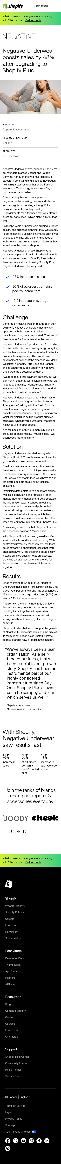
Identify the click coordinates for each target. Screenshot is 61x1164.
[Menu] (57, 6)
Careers (9, 918)
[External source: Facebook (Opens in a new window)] (7, 1140)
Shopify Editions (14, 912)
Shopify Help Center (17, 1056)
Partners (10, 977)
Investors (10, 925)
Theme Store (13, 964)
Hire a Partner (13, 1069)
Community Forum (16, 1063)
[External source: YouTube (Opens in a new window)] (23, 1140)
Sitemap (10, 1125)
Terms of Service (15, 1105)
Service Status (13, 1076)
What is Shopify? (15, 905)
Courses (10, 1023)
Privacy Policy (13, 1118)
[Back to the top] (8, 884)
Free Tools (11, 1030)
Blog (8, 1004)
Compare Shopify (15, 1010)
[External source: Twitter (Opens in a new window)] (15, 1140)
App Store (11, 971)
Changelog (11, 1036)
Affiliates (10, 984)
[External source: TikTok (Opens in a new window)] (39, 1140)
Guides (9, 1017)
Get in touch (41, 5)
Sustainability (13, 938)
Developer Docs (15, 958)
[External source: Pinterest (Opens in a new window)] (7, 1148)
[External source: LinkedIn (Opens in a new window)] (46, 1140)
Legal (8, 1112)
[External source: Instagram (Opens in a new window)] (31, 1140)
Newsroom (11, 931)
